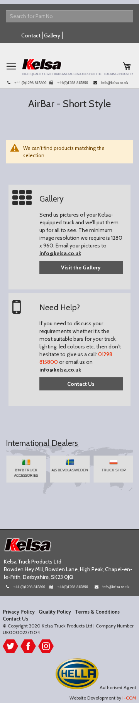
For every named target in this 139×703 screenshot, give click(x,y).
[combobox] (69, 16)
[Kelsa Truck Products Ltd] (77, 67)
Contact (31, 35)
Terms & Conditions (97, 612)
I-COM (129, 698)
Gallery (52, 35)
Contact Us (81, 383)
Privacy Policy (19, 612)
